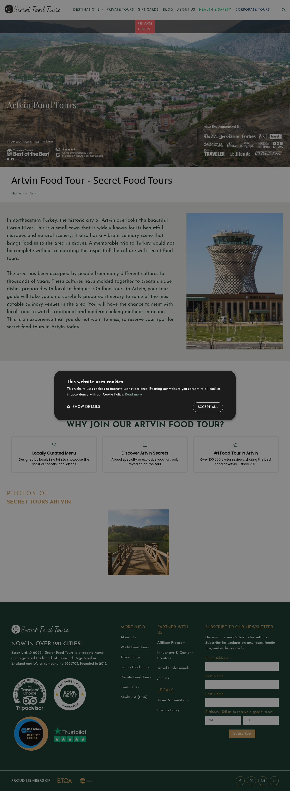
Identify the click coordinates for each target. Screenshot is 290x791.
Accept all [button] (208, 407)
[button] (83, 407)
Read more (133, 394)
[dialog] (145, 395)
